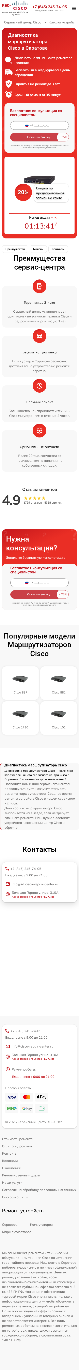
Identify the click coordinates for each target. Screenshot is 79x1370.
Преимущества (15, 249)
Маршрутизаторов (16, 1232)
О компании (11, 1168)
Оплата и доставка (17, 1146)
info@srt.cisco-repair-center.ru (35, 884)
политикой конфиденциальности (39, 147)
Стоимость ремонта (17, 1139)
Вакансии (10, 1161)
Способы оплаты (15, 1197)
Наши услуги (12, 1182)
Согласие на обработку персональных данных (39, 1190)
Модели (38, 249)
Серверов (9, 1224)
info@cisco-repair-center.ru (32, 1046)
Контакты (58, 249)
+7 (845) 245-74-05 (49, 7)
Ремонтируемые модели (21, 1175)
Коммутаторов (41, 1224)
